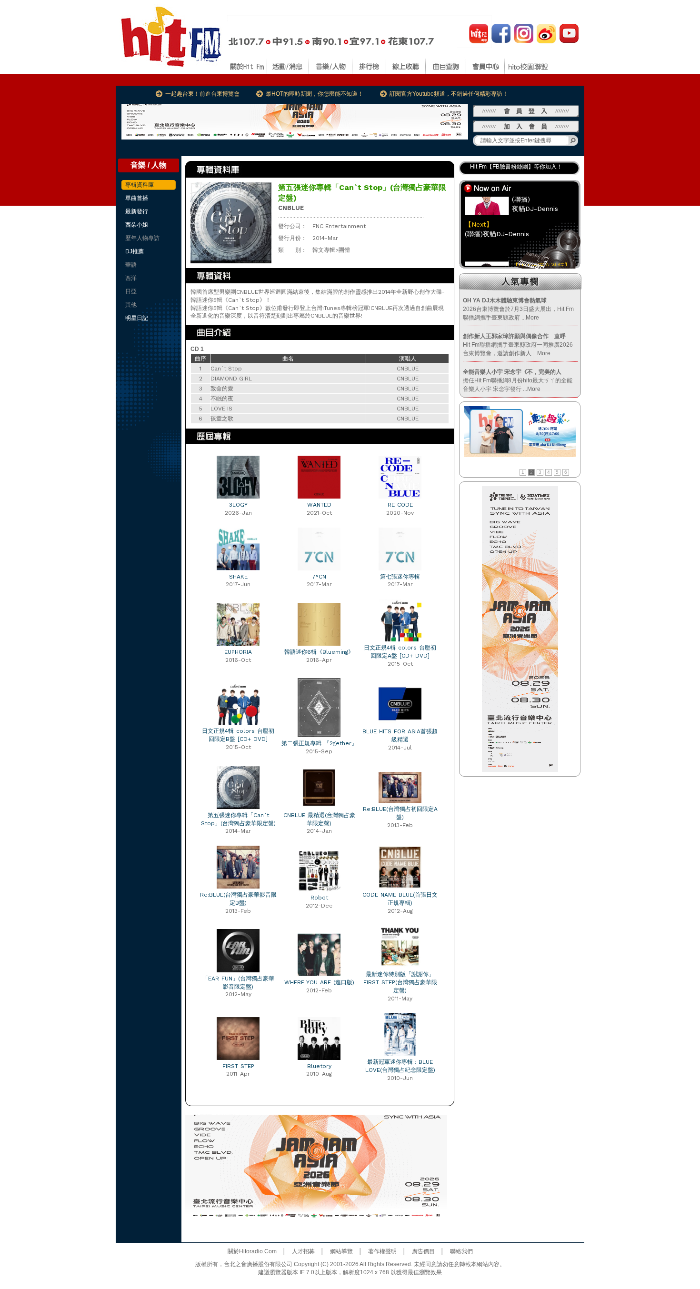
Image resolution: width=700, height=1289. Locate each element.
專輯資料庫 (139, 184)
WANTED (319, 504)
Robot (319, 897)
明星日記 (136, 318)
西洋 (131, 278)
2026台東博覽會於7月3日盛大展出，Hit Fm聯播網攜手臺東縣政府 (518, 309)
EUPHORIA (238, 652)
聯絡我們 (461, 1251)
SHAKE (238, 576)
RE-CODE (400, 504)
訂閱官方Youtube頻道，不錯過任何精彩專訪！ (449, 93)
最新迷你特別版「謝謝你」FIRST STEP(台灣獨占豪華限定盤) (400, 982)
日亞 (131, 291)
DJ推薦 (134, 251)
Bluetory (319, 1066)
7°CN (319, 576)
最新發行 (136, 211)
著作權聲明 (382, 1251)
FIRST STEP (238, 1066)
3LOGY (238, 504)
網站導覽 (341, 1251)
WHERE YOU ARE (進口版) (319, 982)
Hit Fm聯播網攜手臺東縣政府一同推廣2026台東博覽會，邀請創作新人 (518, 345)
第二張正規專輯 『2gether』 (319, 743)
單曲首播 (136, 198)
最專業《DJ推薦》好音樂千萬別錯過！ (519, 169)
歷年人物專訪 (142, 238)
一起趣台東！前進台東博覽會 (202, 93)
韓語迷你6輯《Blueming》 (319, 652)
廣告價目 (423, 1251)
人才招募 (303, 1251)
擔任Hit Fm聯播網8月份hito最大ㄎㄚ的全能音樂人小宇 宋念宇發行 (517, 380)
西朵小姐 (136, 224)
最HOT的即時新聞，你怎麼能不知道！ (314, 93)
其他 (131, 304)
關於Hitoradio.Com (252, 1251)
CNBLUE (291, 207)
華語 (131, 264)
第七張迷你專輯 (400, 576)
